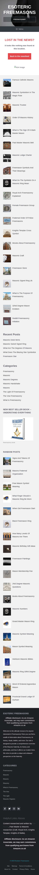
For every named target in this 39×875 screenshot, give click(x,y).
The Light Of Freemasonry (14, 392)
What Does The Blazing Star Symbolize (19, 352)
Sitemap (14, 866)
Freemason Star (10, 356)
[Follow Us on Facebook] (5, 808)
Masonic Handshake (11, 384)
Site (8, 866)
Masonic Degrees (10, 380)
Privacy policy (24, 869)
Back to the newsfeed (19, 56)
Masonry (6, 783)
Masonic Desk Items (11, 340)
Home (33, 869)
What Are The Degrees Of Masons (17, 348)
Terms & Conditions (25, 866)
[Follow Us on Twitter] (9, 808)
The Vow (6, 791)
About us (7, 869)
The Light (6, 796)
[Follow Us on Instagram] (14, 808)
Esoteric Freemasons (22, 861)
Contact (15, 869)
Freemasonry (8, 371)
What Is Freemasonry (12, 400)
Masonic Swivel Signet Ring (14, 344)
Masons (6, 388)
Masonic (6, 375)
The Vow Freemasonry (12, 396)
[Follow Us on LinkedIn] (18, 808)
